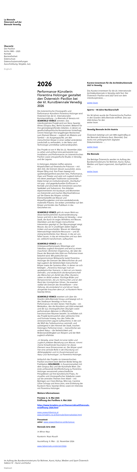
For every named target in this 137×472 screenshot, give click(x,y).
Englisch (8, 69)
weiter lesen (92, 103)
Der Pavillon (9, 49)
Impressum (8, 468)
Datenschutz (9, 59)
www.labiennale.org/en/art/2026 (51, 446)
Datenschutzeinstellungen (16, 62)
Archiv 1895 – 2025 (12, 51)
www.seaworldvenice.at (47, 412)
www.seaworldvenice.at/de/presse (59, 422)
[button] (37, 40)
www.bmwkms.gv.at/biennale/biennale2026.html (59, 415)
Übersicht (8, 46)
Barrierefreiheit (10, 56)
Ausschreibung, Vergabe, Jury (17, 64)
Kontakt (7, 54)
